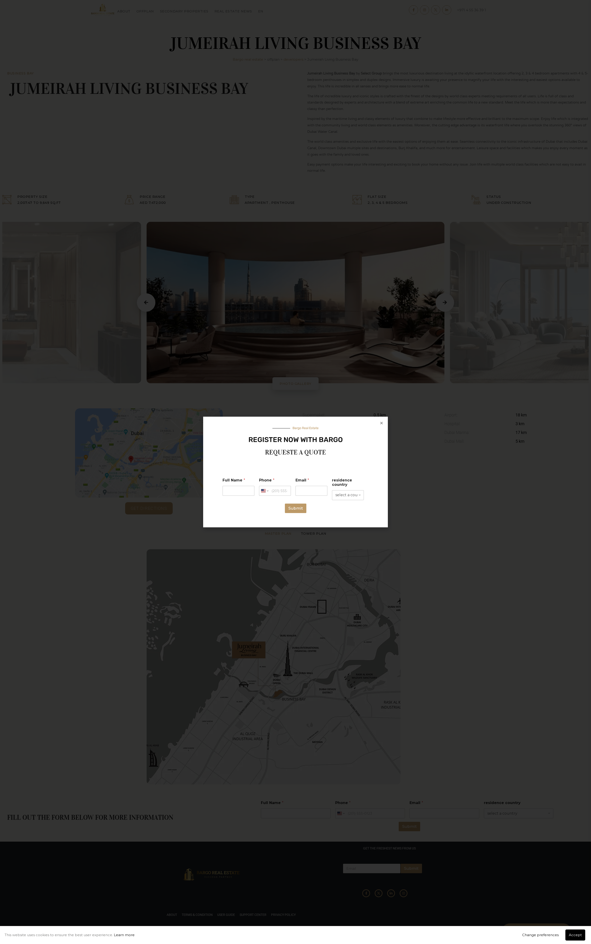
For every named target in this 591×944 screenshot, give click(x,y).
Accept (575, 935)
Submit (295, 508)
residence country (342, 482)
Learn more (124, 935)
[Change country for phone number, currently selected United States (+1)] (264, 491)
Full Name (234, 480)
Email (302, 480)
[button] (381, 423)
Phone (266, 480)
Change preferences (540, 935)
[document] (295, 472)
